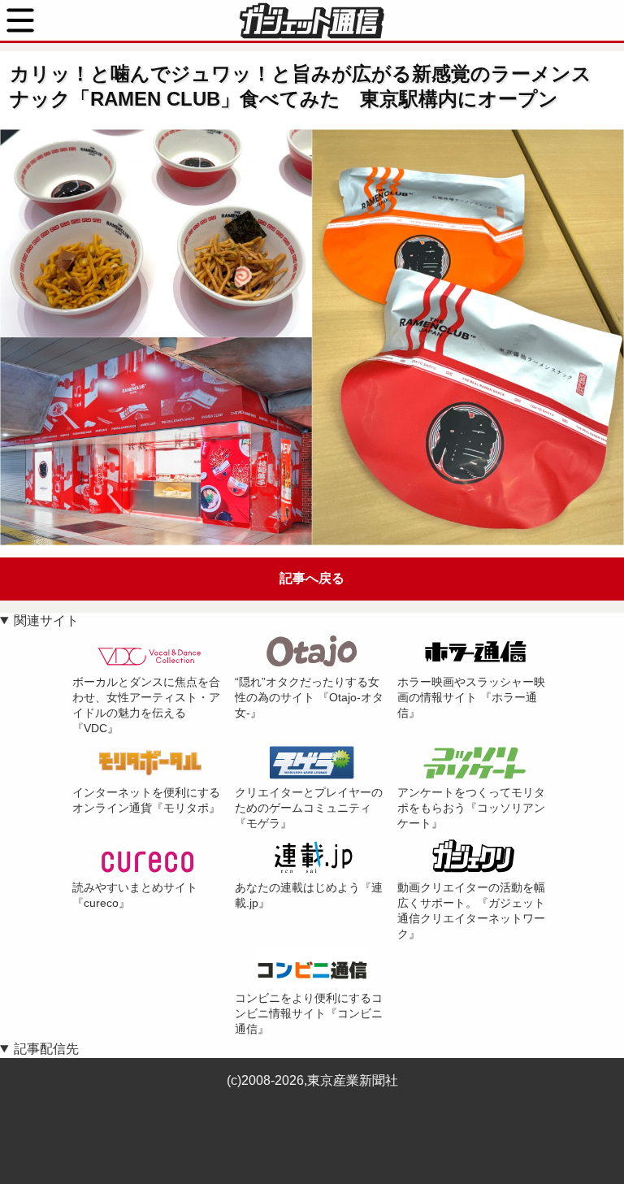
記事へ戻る (312, 578)
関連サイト (46, 620)
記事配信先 (46, 1049)
